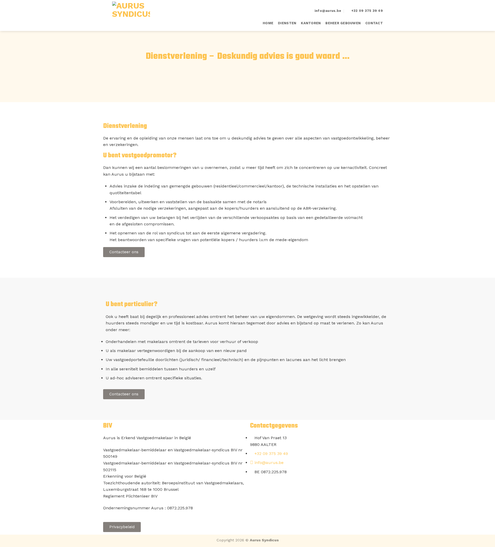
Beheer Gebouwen (343, 23)
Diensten (287, 23)
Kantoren (311, 23)
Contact (374, 23)
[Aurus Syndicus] (138, 15)
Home (268, 23)
